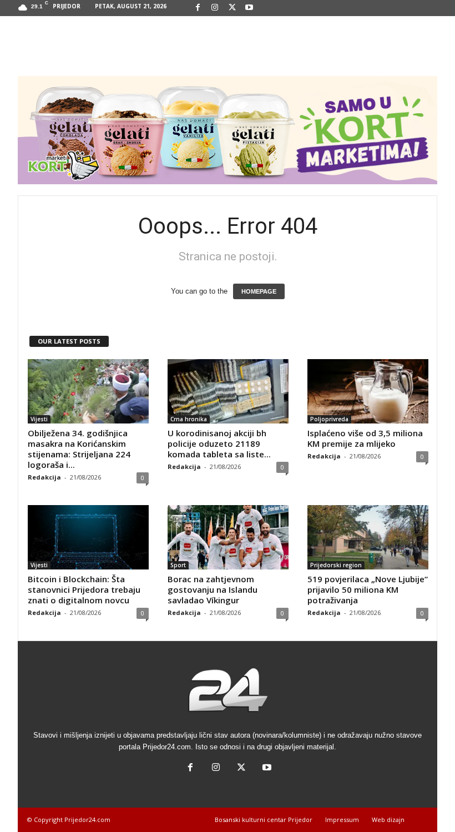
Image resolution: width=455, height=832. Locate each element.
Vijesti (39, 419)
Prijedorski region (336, 565)
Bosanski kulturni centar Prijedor (263, 819)
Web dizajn (388, 819)
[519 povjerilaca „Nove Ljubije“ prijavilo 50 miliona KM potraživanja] (367, 537)
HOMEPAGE (258, 291)
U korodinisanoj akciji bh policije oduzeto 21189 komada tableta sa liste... (219, 443)
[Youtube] (249, 8)
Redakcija (44, 477)
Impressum (342, 819)
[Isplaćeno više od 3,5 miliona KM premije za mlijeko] (367, 391)
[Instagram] (214, 8)
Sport (178, 565)
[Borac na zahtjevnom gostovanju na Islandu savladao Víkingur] (228, 537)
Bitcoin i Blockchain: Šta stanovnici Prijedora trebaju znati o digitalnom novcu (84, 589)
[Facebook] (197, 8)
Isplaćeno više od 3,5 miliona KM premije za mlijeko (365, 438)
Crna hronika (188, 419)
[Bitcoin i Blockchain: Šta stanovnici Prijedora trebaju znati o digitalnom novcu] (88, 537)
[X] (232, 8)
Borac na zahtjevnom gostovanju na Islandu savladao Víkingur (212, 589)
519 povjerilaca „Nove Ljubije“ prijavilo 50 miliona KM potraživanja (367, 589)
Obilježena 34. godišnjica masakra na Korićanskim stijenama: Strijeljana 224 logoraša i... (79, 448)
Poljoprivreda (329, 419)
